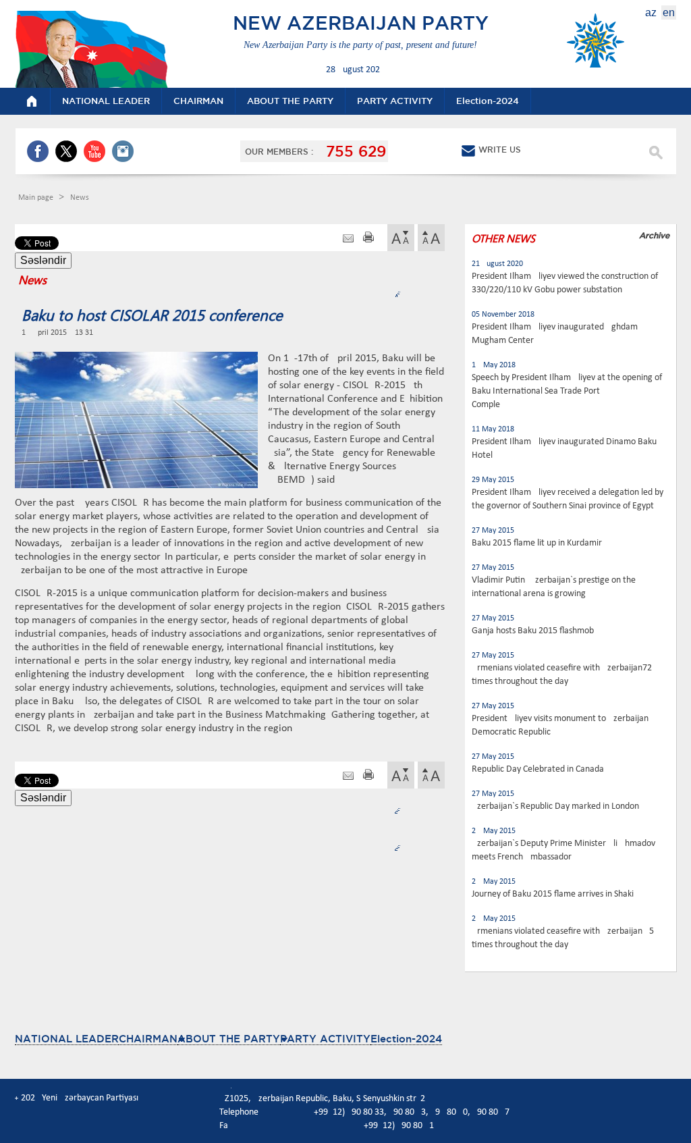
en (669, 12)
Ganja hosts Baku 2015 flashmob (533, 631)
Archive (654, 235)
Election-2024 (406, 1038)
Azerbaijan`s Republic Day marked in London (555, 806)
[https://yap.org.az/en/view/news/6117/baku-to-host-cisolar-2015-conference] (348, 238)
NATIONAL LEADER (67, 1038)
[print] (368, 238)
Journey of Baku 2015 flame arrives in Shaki (553, 894)
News (79, 198)
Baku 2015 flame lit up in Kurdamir (537, 543)
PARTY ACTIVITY (325, 1038)
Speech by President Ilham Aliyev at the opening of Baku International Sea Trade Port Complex (567, 391)
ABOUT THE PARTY (228, 1038)
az (651, 12)
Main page (36, 198)
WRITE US (499, 149)
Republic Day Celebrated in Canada (538, 769)
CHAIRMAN (148, 1038)
